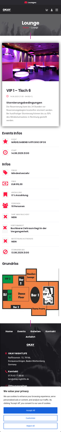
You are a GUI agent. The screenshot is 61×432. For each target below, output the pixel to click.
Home (26, 27)
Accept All (30, 410)
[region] (30, 409)
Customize (30, 418)
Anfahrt (30, 336)
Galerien (35, 331)
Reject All (30, 426)
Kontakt (51, 331)
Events (21, 331)
